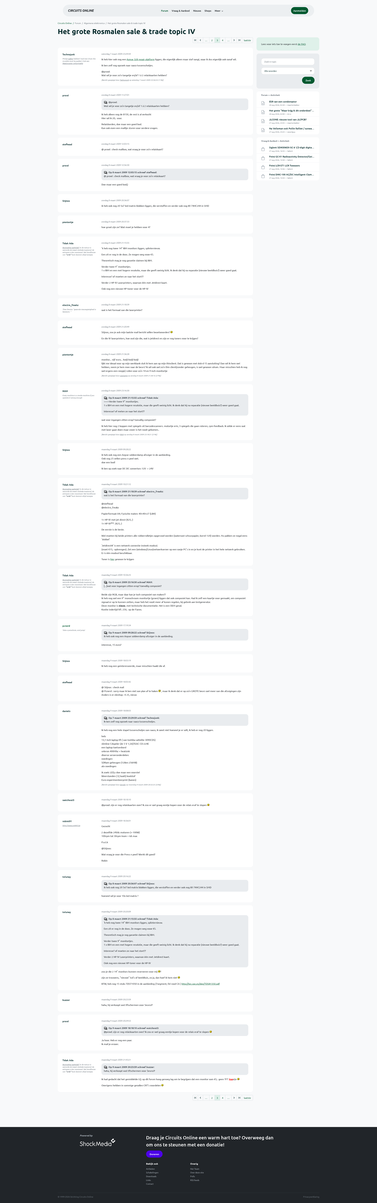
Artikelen (150, 1168)
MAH (65, 391)
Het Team (194, 1168)
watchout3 (68, 800)
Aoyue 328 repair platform (140, 59)
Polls (192, 1176)
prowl (65, 95)
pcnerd (66, 625)
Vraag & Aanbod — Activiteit (275, 141)
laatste (247, 40)
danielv (66, 711)
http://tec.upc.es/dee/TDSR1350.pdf (201, 983)
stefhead (67, 144)
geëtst (70, 58)
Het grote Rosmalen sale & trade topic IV (126, 23)
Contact (150, 1183)
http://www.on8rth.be (71, 825)
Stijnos (66, 200)
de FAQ (301, 43)
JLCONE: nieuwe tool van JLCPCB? (288, 119)
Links (148, 1180)
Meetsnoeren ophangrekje (72, 63)
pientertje (67, 222)
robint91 (67, 821)
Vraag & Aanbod (181, 10)
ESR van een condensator (283, 101)
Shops (208, 10)
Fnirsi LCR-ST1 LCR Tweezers (284, 165)
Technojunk (68, 54)
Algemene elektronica (94, 23)
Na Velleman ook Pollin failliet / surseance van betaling (299, 128)
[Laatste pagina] (239, 40)
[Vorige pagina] (200, 40)
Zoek (308, 80)
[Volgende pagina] (234, 40)
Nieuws (197, 10)
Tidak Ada (67, 243)
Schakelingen (152, 1172)
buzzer (66, 999)
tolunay (66, 876)
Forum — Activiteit (270, 95)
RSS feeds (194, 1180)
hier (112, 559)
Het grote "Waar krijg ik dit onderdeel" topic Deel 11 (298, 110)
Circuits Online (65, 23)
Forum (164, 10)
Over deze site (197, 1172)
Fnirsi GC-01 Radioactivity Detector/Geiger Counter (297, 156)
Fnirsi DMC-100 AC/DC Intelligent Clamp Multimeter (297, 174)
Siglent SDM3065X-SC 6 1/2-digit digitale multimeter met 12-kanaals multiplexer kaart (316, 147)
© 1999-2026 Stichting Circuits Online (75, 1196)
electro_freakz (70, 305)
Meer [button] (217, 10)
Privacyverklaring (311, 1196)
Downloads (151, 1176)
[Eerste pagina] (195, 40)
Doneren (154, 1154)
